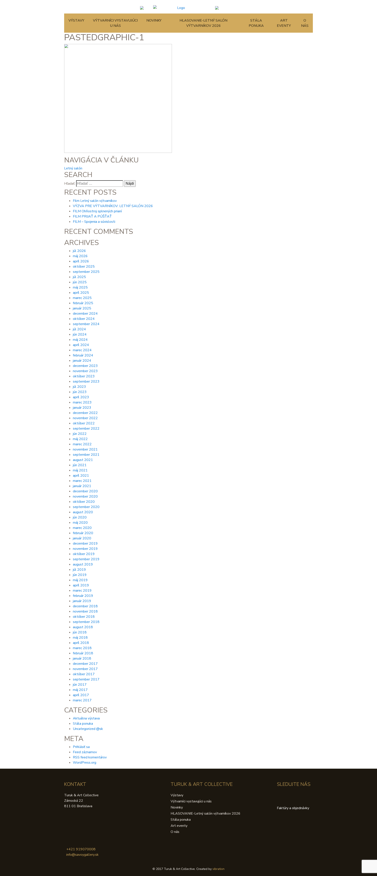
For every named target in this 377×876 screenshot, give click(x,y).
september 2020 (86, 507)
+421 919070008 (81, 849)
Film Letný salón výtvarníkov (95, 200)
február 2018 (83, 653)
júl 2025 (79, 277)
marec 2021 (82, 480)
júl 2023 (79, 386)
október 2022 (84, 423)
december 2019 (85, 543)
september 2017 (86, 679)
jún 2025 (80, 282)
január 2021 (82, 486)
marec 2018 (82, 648)
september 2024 (86, 324)
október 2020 (84, 501)
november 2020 (85, 496)
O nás (304, 23)
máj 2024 (80, 339)
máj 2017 (80, 689)
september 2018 (86, 621)
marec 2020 (82, 527)
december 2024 (85, 313)
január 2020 (82, 538)
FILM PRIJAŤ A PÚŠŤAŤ (92, 216)
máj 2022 (80, 439)
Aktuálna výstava (86, 718)
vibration (218, 869)
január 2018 (82, 658)
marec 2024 (82, 350)
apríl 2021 (81, 475)
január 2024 (82, 360)
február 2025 (83, 303)
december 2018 (85, 606)
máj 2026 (80, 256)
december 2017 (85, 663)
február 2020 (83, 533)
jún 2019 (80, 574)
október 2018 (84, 616)
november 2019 (85, 548)
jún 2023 (80, 392)
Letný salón (73, 168)
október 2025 (84, 266)
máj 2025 (80, 287)
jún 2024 (80, 334)
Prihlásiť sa (81, 746)
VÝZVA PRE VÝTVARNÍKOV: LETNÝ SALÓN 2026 (113, 206)
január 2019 (82, 601)
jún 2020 (80, 517)
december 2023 (85, 365)
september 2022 (86, 428)
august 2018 (83, 627)
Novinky (153, 20)
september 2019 (86, 559)
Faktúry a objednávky (293, 808)
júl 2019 (79, 569)
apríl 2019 (81, 585)
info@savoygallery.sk (82, 854)
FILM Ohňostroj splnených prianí (97, 211)
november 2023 (85, 371)
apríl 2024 (81, 345)
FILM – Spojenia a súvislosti (94, 221)
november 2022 (85, 418)
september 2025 (86, 271)
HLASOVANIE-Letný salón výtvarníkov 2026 (203, 23)
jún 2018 (80, 632)
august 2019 (83, 564)
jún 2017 (80, 684)
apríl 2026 (81, 261)
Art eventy (284, 23)
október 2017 (84, 674)
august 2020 (83, 512)
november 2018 (85, 611)
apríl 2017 (81, 695)
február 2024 (83, 355)
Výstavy (76, 20)
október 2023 (84, 376)
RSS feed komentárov (90, 757)
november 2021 (85, 449)
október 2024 (84, 318)
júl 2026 (79, 250)
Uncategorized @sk (88, 728)
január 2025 (82, 308)
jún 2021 (80, 465)
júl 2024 (79, 329)
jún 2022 (80, 433)
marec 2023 (82, 402)
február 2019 (83, 595)
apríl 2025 (81, 292)
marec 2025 (82, 297)
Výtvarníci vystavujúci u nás (115, 23)
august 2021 (83, 459)
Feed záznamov (85, 752)
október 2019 (84, 554)
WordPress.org (84, 762)
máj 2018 (80, 637)
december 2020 (85, 491)
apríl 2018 (81, 642)
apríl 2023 (81, 397)
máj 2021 (80, 470)
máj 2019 (80, 580)
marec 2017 (82, 700)
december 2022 (85, 412)
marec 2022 (82, 444)
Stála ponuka (256, 23)
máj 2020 (80, 522)
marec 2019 (82, 590)
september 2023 (86, 381)
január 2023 (82, 407)
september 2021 (86, 454)
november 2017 (85, 669)
